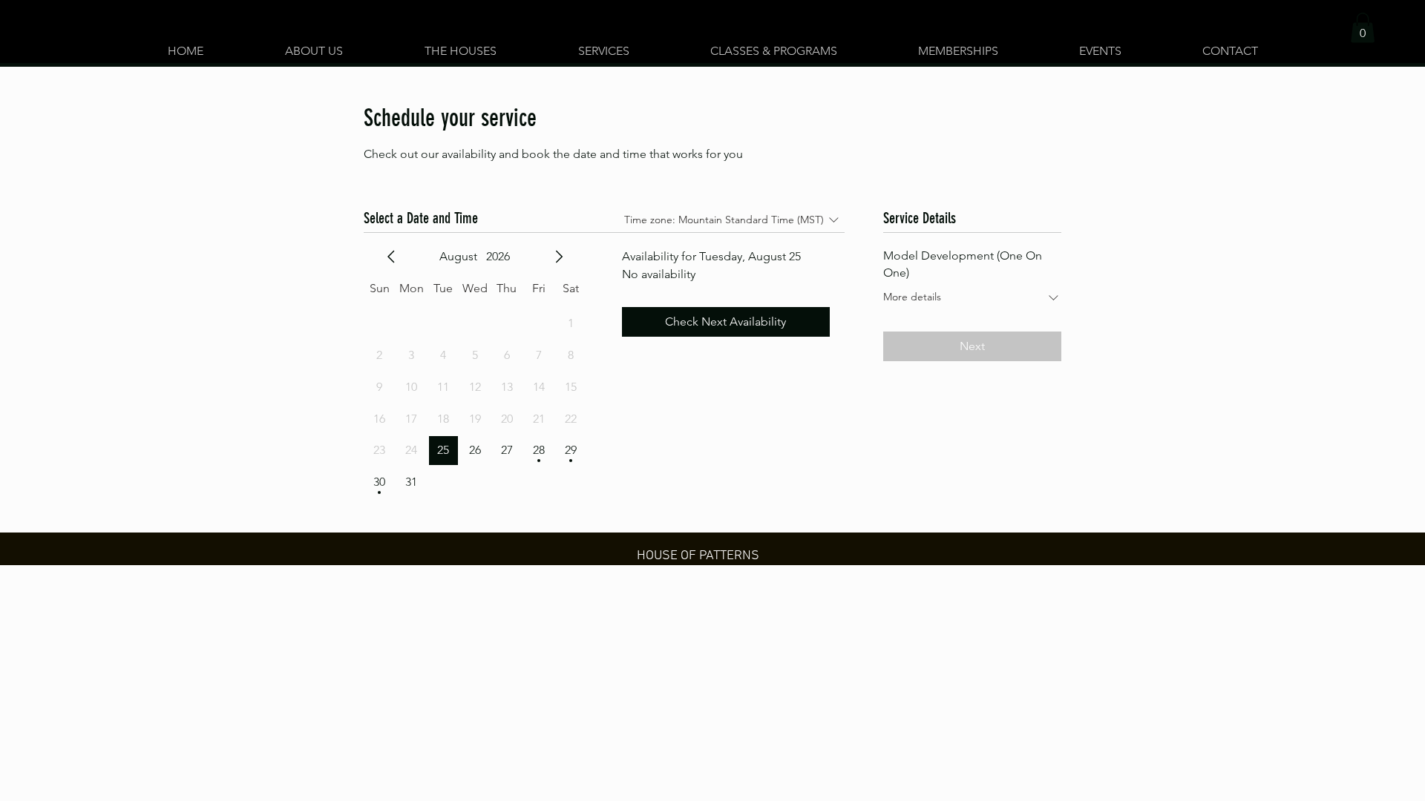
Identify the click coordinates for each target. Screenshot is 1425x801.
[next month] (559, 257)
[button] (460, 44)
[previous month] (391, 257)
